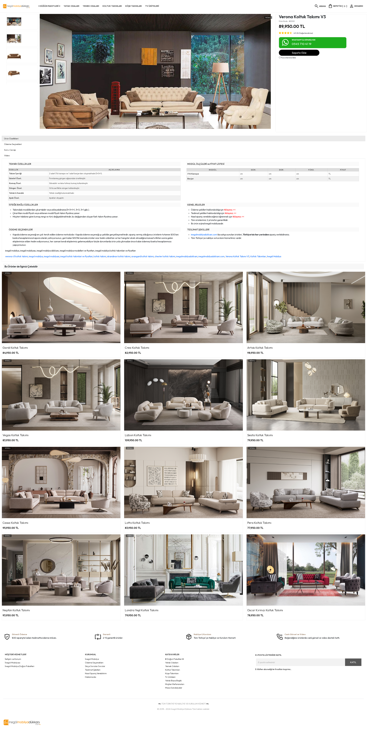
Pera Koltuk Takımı (259, 522)
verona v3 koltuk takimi (16, 256)
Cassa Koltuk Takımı (15, 522)
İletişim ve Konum (13, 659)
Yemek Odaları (172, 666)
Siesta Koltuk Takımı (260, 435)
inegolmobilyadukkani (186, 256)
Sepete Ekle (299, 52)
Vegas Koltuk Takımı (16, 435)
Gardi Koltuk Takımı (15, 347)
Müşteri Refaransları (174, 684)
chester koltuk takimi (165, 256)
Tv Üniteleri (170, 677)
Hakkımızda (90, 677)
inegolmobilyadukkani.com (204, 234)
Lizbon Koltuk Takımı (138, 435)
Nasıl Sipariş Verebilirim (96, 673)
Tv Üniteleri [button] (152, 6)
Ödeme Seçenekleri (94, 662)
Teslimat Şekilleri (92, 669)
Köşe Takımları (172, 673)
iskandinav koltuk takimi (118, 256)
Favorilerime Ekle (288, 57)
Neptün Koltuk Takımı (16, 610)
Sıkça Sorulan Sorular (95, 666)
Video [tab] (7, 155)
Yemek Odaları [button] (91, 6)
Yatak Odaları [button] (71, 6)
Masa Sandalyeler (173, 687)
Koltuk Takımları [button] (112, 6)
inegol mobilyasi (51, 256)
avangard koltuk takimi (142, 256)
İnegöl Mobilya (274, 256)
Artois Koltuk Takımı (260, 347)
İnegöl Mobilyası (12, 662)
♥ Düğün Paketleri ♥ (174, 659)
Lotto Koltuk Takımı (137, 522)
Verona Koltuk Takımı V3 (237, 256)
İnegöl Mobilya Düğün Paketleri (19, 666)
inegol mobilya (36, 256)
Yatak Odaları (171, 662)
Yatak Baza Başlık (173, 680)
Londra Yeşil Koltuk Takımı (141, 610)
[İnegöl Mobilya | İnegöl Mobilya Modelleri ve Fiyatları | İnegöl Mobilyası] (20, 6)
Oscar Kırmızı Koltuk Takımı (265, 610)
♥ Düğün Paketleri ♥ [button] (49, 6)
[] (337, 6)
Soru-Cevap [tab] (10, 149)
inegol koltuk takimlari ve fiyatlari (76, 256)
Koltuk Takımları (258, 256)
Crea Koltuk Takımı (137, 347)
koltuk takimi (100, 256)
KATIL (353, 662)
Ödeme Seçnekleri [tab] (13, 144)
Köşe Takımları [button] (133, 6)
